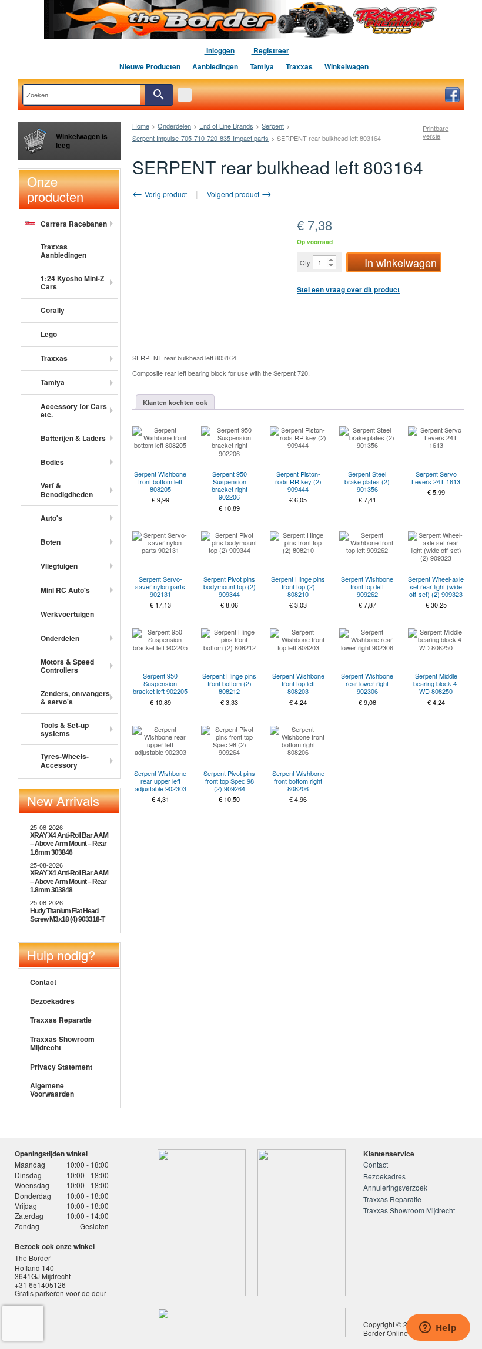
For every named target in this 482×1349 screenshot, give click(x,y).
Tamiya (262, 66)
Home (140, 125)
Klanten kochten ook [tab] (175, 402)
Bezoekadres (52, 1001)
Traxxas (299, 66)
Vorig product (165, 194)
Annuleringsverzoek (395, 1187)
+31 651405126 (40, 1285)
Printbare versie (435, 132)
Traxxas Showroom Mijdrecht (62, 1043)
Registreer (270, 50)
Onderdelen (174, 125)
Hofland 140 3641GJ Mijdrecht (43, 1272)
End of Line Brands (226, 125)
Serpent (273, 125)
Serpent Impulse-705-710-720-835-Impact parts (200, 138)
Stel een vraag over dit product (348, 289)
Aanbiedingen (215, 66)
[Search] (159, 95)
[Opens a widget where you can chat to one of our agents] (438, 1328)
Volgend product (234, 194)
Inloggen (220, 50)
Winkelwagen (346, 66)
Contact (43, 982)
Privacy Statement (61, 1066)
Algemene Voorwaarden (52, 1089)
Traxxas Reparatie (61, 1019)
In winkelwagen (400, 262)
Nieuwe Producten (149, 66)
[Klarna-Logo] (103, 1322)
